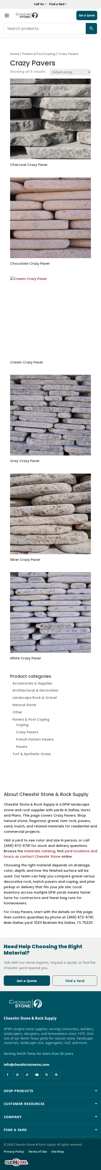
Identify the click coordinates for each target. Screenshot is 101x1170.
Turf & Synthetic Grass (31, 754)
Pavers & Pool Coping (38, 54)
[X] (46, 1075)
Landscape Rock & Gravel (34, 697)
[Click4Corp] (16, 1162)
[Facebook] (8, 1075)
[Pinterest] (56, 1075)
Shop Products (18, 1091)
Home (14, 54)
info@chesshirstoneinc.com (26, 1064)
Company (13, 1117)
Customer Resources (24, 1103)
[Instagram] (17, 1075)
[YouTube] (37, 1075)
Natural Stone (24, 705)
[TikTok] (27, 1075)
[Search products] (91, 28)
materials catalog (39, 851)
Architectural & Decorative (35, 690)
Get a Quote (27, 981)
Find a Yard (75, 981)
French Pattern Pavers (35, 739)
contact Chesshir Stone (40, 856)
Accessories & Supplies (32, 683)
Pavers (21, 746)
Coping (22, 725)
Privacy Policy (14, 1152)
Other (17, 712)
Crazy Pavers (27, 732)
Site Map (57, 1152)
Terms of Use (37, 1152)
